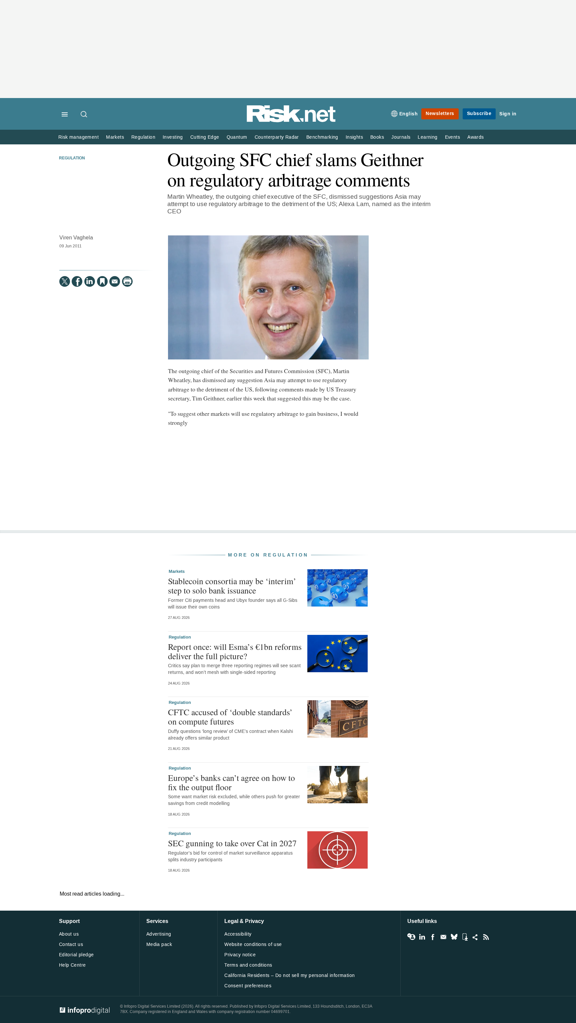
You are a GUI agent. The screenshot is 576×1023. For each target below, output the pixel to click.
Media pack (159, 944)
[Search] (84, 114)
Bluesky (454, 937)
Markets (115, 137)
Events (452, 137)
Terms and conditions (248, 965)
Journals (400, 137)
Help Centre (72, 965)
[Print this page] (127, 281)
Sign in (508, 113)
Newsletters (440, 113)
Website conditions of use (253, 944)
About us (69, 934)
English (408, 113)
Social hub (475, 937)
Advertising (158, 934)
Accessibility (237, 934)
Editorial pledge (76, 955)
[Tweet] (64, 281)
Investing (173, 137)
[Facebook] (77, 281)
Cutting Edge (204, 137)
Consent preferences (247, 986)
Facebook (433, 937)
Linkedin (422, 937)
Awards (475, 137)
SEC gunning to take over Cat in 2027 (232, 843)
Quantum (237, 137)
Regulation (143, 137)
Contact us (71, 944)
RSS (486, 937)
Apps (465, 937)
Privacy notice (240, 955)
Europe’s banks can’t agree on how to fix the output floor (231, 782)
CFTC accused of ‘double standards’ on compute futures (230, 716)
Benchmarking (322, 137)
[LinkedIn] (89, 281)
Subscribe (479, 113)
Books (377, 137)
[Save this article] (102, 281)
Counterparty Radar (277, 137)
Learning (427, 137)
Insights (354, 137)
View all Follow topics (411, 937)
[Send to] (114, 281)
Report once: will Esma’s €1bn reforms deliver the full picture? (235, 651)
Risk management (78, 137)
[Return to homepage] (291, 120)
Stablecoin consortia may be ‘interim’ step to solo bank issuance (232, 585)
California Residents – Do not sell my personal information (289, 975)
